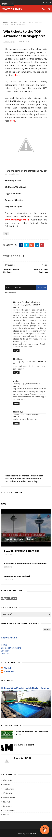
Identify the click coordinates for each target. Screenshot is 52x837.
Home (5, 22)
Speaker (5, 650)
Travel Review (9, 810)
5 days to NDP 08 (22, 758)
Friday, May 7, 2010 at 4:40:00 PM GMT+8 (31, 362)
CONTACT (6, 653)
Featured (7, 784)
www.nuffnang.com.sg (17, 219)
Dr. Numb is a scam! (24, 745)
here (17, 75)
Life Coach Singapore (11, 647)
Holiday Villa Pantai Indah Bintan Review (25, 688)
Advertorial (7, 780)
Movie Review (9, 797)
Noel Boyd (9, 671)
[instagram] (46, 2)
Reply (16, 351)
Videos (6, 814)
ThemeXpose (30, 833)
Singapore (7, 806)
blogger (42, 287)
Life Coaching (8, 793)
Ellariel (7, 668)
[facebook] (43, 2)
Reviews (6, 801)
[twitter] (50, 2)
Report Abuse (9, 637)
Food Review (8, 789)
